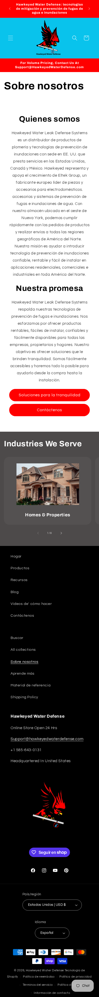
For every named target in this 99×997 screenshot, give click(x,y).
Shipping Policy (24, 697)
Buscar (17, 638)
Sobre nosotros (24, 662)
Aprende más (23, 673)
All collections (23, 650)
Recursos (19, 580)
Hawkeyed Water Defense (45, 970)
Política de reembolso (39, 976)
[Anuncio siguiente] (89, 8)
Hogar (16, 556)
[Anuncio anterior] (10, 8)
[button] (10, 38)
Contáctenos (49, 410)
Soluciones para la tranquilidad (50, 395)
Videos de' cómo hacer (31, 604)
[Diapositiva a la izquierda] (38, 533)
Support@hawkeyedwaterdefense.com (47, 739)
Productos (20, 568)
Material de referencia (30, 685)
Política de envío (69, 984)
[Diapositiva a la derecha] (61, 533)
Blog (14, 592)
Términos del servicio (38, 984)
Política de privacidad (75, 976)
